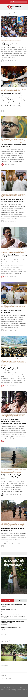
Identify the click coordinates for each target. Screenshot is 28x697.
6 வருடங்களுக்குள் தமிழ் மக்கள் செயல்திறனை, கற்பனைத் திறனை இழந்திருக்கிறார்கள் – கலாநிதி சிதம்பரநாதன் (14, 421)
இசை (12, 139)
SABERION (20, 693)
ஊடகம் (23, 139)
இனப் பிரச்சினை (8, 89)
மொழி (15, 142)
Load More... (14, 553)
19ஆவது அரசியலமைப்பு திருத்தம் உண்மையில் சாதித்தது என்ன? (13, 604)
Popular (7, 600)
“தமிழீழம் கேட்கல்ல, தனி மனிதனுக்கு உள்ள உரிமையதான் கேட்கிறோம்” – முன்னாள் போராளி (13, 477)
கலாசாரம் (9, 140)
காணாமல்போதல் (7, 251)
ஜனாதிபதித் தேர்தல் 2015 (9, 40)
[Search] (25, 2)
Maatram (7, 164)
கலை (12, 140)
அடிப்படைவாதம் (10, 249)
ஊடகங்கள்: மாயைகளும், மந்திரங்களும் (9, 632)
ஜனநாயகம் (3, 40)
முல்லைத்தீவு (19, 472)
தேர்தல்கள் (16, 40)
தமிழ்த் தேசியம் (10, 90)
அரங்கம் (9, 139)
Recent (20, 600)
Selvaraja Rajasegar (9, 494)
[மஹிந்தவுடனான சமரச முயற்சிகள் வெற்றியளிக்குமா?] (14, 26)
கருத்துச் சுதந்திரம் (4, 140)
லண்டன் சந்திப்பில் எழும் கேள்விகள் (11, 93)
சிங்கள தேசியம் (24, 38)
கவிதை (6, 415)
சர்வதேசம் (25, 305)
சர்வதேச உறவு (20, 305)
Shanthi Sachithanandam (11, 110)
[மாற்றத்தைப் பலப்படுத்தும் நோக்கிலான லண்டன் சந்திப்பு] (14, 293)
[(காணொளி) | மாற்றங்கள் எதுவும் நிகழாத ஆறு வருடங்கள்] (14, 237)
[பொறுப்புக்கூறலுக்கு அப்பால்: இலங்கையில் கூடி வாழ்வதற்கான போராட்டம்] (14, 346)
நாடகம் (7, 142)
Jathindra (7, 60)
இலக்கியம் (15, 139)
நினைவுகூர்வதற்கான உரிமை (21, 362)
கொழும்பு (19, 38)
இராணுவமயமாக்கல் (4, 360)
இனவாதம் (12, 38)
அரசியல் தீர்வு (3, 89)
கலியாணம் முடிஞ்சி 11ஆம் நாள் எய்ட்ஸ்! (8, 609)
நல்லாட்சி (19, 40)
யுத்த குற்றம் (21, 195)
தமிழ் (7, 90)
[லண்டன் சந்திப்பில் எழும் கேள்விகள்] (14, 76)
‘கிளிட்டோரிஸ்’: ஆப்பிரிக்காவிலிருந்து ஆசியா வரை (10, 627)
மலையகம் (16, 364)
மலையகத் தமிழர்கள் (10, 364)
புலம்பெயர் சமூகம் (7, 307)
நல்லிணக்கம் (3, 142)
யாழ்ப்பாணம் (20, 364)
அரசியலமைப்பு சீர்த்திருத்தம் (5, 38)
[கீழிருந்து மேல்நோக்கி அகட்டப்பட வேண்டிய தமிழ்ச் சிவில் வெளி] (14, 510)
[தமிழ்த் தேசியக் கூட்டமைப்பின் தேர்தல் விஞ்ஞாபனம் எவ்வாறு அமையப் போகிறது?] (14, 180)
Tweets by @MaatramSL (6, 678)
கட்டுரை (16, 38)
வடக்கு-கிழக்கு (19, 142)
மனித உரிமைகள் (11, 142)
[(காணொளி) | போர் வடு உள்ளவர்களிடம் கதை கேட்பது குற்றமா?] (14, 127)
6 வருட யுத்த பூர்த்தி (4, 139)
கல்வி (14, 140)
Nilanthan (7, 330)
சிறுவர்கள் (10, 415)
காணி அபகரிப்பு (13, 251)
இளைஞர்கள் (19, 139)
